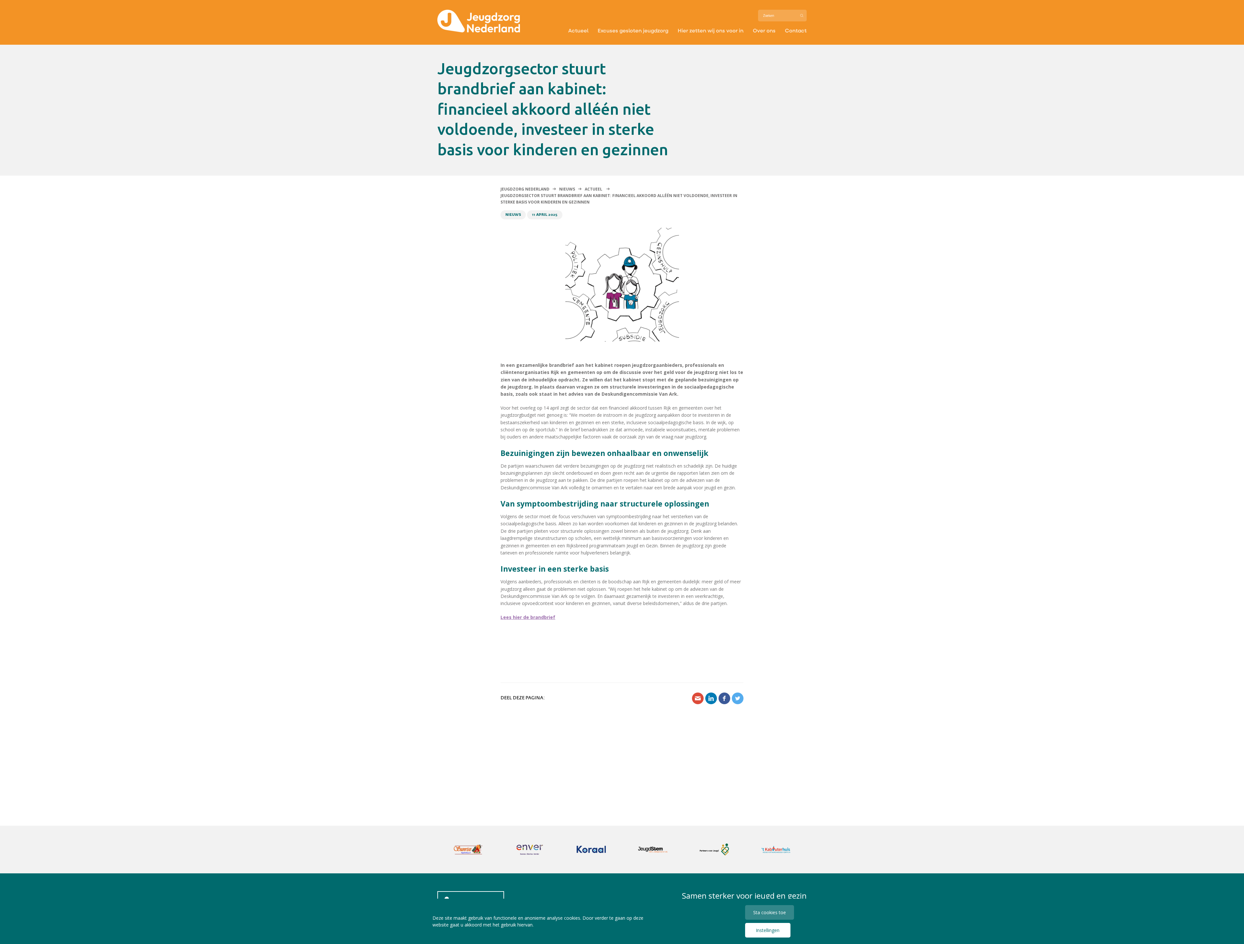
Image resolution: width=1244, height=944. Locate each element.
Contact (796, 30)
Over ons (764, 30)
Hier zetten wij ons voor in (710, 30)
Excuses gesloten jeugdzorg (633, 30)
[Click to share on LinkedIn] (711, 698)
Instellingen (767, 930)
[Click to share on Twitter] (737, 698)
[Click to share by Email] (698, 698)
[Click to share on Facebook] (724, 698)
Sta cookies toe (769, 912)
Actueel (578, 30)
